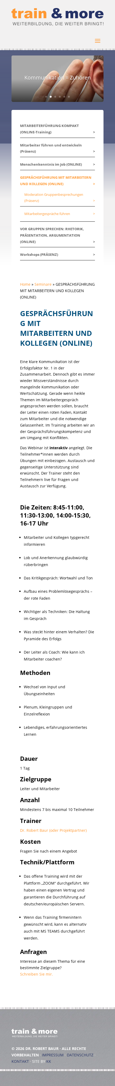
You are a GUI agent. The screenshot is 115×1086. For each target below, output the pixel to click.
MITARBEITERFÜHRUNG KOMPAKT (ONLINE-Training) (49, 128)
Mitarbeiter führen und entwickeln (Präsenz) (51, 148)
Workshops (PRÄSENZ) (39, 254)
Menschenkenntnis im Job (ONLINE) (51, 164)
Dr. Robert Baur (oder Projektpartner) (53, 830)
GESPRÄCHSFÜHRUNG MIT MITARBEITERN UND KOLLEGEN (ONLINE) (55, 180)
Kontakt (20, 1061)
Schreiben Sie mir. (36, 974)
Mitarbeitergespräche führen (47, 213)
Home (25, 284)
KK (48, 1061)
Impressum (53, 1054)
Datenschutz (80, 1054)
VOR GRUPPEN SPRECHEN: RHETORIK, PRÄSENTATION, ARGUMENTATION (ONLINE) (52, 235)
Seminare (43, 284)
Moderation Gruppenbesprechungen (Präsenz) (53, 197)
